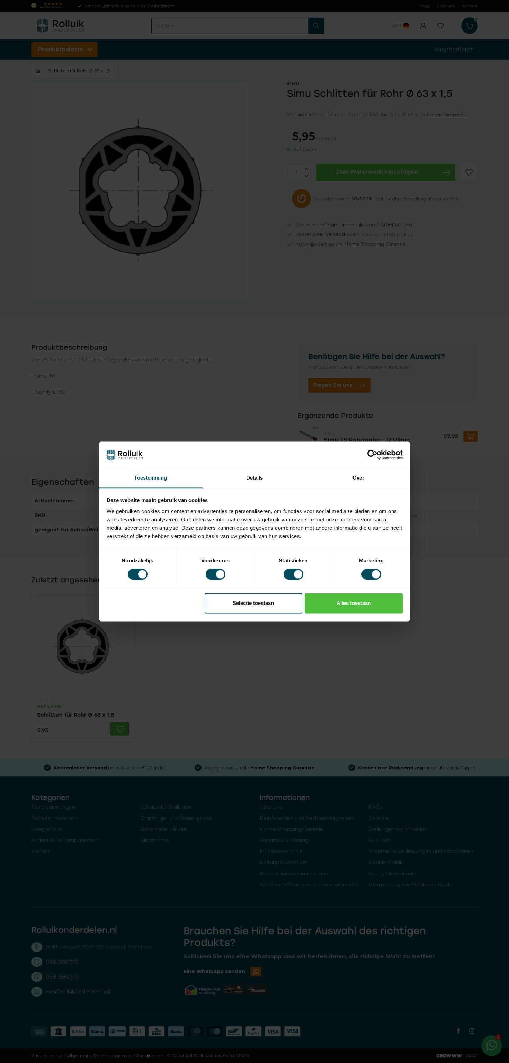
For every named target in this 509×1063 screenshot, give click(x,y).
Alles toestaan (354, 603)
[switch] (215, 574)
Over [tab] (358, 478)
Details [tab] (254, 478)
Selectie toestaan (253, 603)
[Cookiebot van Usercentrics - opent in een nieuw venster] (372, 455)
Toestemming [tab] (150, 478)
